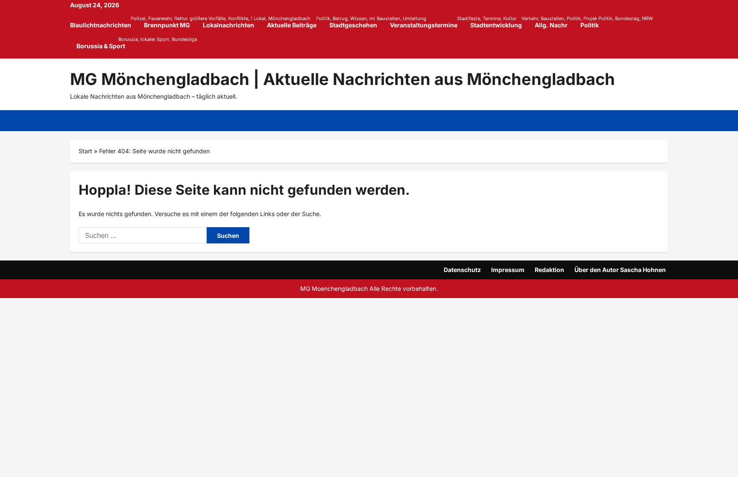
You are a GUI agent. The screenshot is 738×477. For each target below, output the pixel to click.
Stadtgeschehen (356, 22)
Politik (592, 22)
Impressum (507, 269)
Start (85, 151)
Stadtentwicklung (499, 22)
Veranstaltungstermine (427, 22)
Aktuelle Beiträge (295, 22)
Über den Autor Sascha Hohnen (620, 269)
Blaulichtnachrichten (104, 22)
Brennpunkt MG (170, 22)
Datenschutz (462, 269)
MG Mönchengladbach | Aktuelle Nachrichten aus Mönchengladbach (342, 79)
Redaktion (549, 269)
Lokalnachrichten (232, 22)
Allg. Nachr (551, 25)
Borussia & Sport (100, 43)
